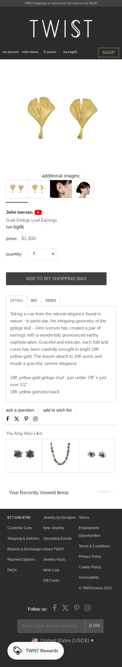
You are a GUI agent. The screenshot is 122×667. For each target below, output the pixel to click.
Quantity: (16, 254)
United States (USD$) (65, 640)
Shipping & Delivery (23, 538)
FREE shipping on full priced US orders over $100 (61, 3)
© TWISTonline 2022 (95, 588)
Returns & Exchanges (24, 549)
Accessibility (89, 577)
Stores (84, 518)
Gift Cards (51, 580)
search (51, 51)
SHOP (108, 52)
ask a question (20, 409)
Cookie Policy (90, 567)
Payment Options (21, 559)
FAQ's (12, 570)
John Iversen (19, 212)
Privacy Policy (90, 557)
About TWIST (53, 549)
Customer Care (19, 528)
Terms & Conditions (94, 546)
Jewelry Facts (54, 559)
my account (11, 51)
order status (30, 51)
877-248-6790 (18, 518)
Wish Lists (51, 570)
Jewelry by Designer (59, 518)
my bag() (70, 51)
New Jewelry (53, 528)
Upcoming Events (57, 538)
